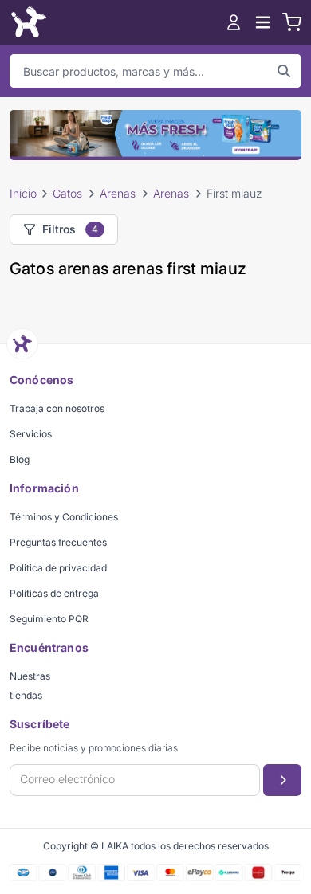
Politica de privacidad (58, 568)
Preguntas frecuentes (58, 542)
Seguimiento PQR (49, 619)
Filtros (70, 229)
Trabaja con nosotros (57, 408)
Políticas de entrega (54, 593)
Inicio (23, 193)
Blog (20, 459)
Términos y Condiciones (64, 517)
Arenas (118, 193)
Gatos (67, 193)
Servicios (31, 434)
